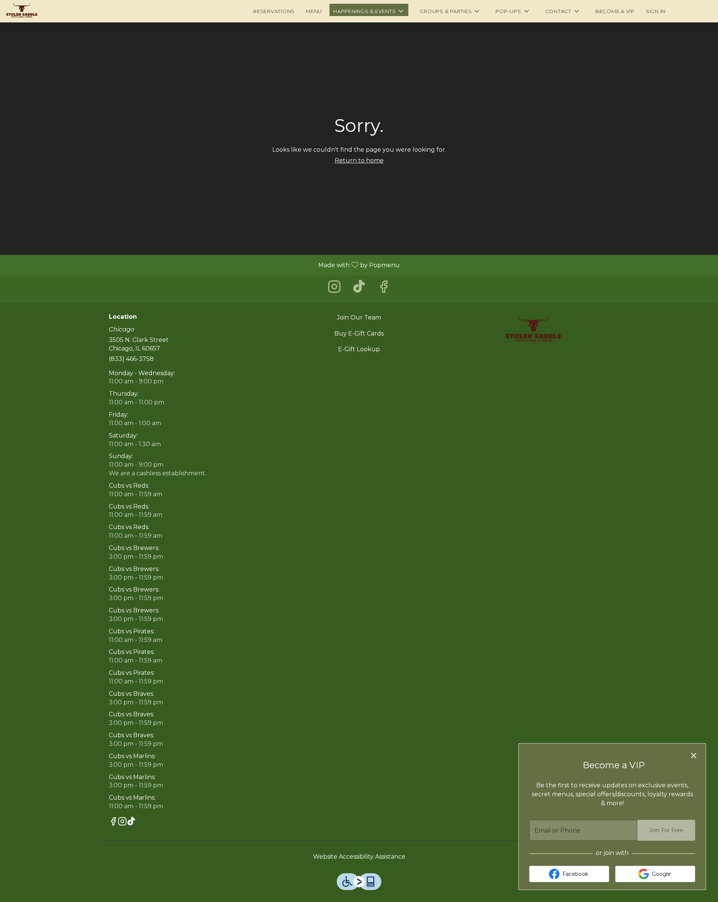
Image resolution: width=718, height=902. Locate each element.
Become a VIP (615, 11)
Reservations (274, 11)
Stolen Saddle (533, 330)
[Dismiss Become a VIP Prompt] (694, 755)
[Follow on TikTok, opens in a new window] (359, 288)
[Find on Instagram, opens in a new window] (334, 288)
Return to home (359, 160)
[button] (368, 10)
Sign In (656, 11)
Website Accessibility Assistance (359, 856)
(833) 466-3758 (131, 358)
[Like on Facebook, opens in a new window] (383, 288)
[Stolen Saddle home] (39, 11)
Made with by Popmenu (203, 265)
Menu (314, 11)
